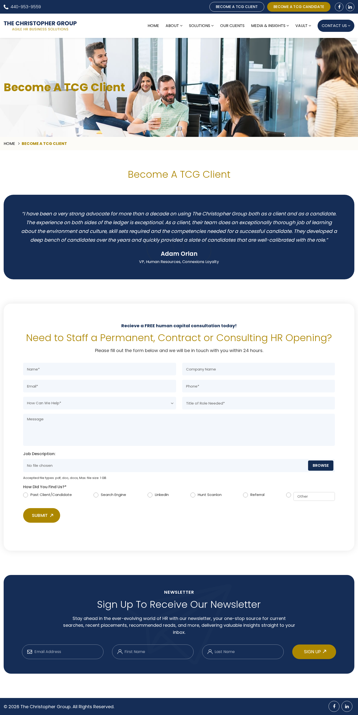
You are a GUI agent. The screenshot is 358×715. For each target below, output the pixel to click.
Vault (301, 26)
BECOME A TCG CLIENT (237, 6)
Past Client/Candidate (51, 494)
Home (153, 26)
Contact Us (334, 25)
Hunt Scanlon (210, 494)
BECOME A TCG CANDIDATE (298, 6)
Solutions (199, 26)
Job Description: (39, 454)
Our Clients (232, 26)
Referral (257, 494)
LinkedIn (162, 494)
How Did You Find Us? (44, 487)
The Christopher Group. (46, 707)
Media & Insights (268, 26)
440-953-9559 (25, 7)
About (172, 26)
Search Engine (113, 494)
